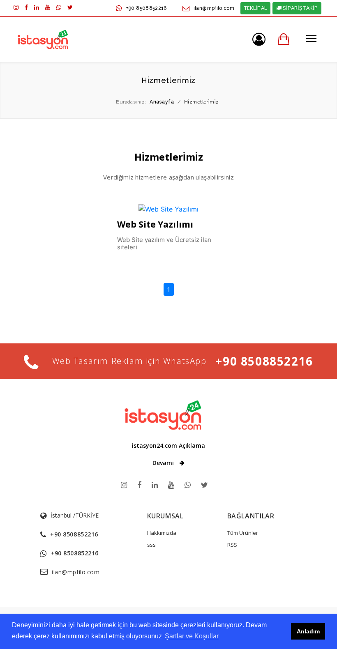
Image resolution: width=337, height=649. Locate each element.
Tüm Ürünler (242, 532)
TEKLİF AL (255, 8)
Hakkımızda (161, 532)
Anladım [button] (308, 631)
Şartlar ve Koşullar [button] (192, 636)
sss (151, 544)
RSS (232, 544)
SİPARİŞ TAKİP (300, 8)
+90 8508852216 (146, 8)
